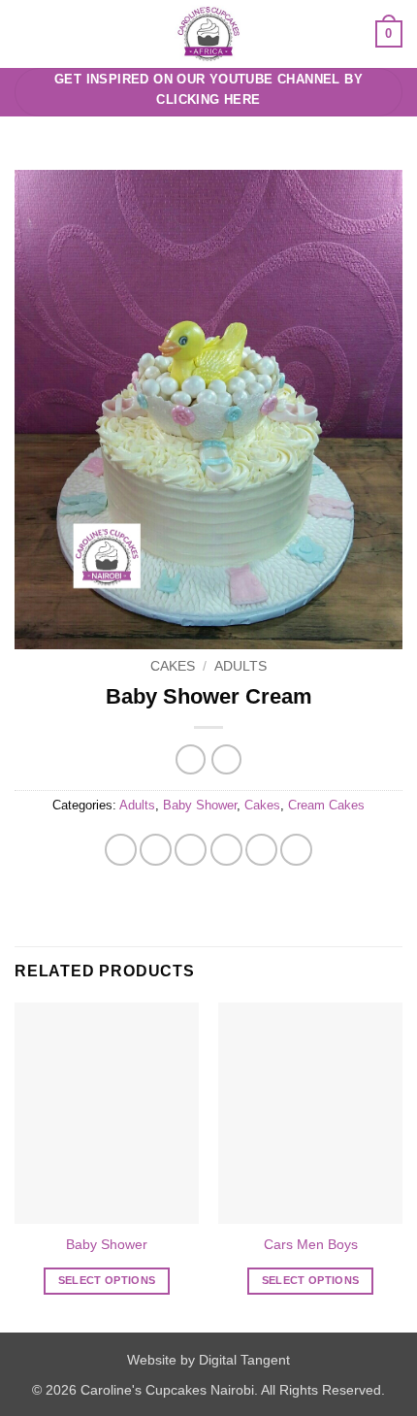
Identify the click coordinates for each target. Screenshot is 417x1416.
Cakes (172, 666)
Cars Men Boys (311, 1244)
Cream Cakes (326, 805)
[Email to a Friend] (226, 850)
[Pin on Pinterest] (261, 850)
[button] (26, 33)
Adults (240, 666)
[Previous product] (226, 759)
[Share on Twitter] (191, 850)
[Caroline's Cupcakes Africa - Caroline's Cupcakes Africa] (209, 34)
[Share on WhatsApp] (121, 850)
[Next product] (191, 759)
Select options (107, 1280)
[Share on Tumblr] (296, 850)
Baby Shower (200, 805)
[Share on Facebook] (156, 850)
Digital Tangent (244, 1359)
